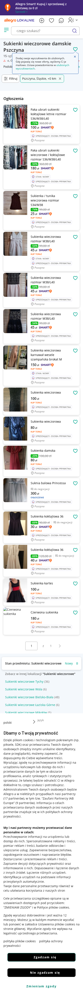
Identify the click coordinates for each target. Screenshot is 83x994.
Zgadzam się (45, 957)
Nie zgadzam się (45, 972)
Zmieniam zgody (41, 986)
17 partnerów (13, 798)
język (40, 720)
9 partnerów (25, 803)
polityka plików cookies (19, 941)
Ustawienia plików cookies (56, 924)
